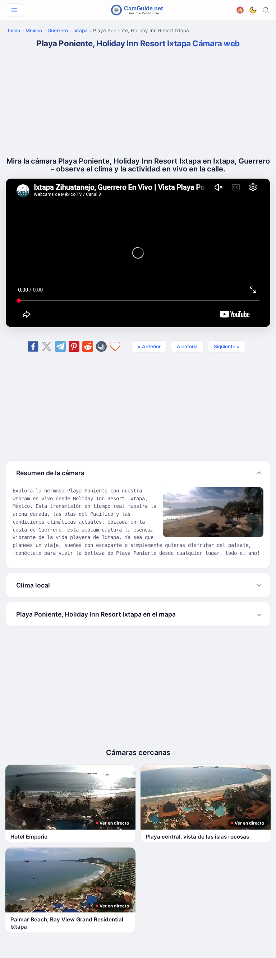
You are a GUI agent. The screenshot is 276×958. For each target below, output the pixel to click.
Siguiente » (227, 346)
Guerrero (57, 30)
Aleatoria (187, 346)
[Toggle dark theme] (253, 10)
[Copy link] (101, 346)
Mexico (34, 30)
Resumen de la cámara (50, 473)
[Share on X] (46, 346)
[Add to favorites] (115, 346)
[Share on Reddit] (87, 346)
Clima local (33, 585)
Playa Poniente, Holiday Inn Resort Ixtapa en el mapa (96, 614)
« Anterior (149, 346)
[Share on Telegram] (60, 346)
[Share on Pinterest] (74, 346)
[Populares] (240, 9)
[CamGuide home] (138, 10)
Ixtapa (80, 30)
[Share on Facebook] (33, 346)
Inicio (14, 30)
